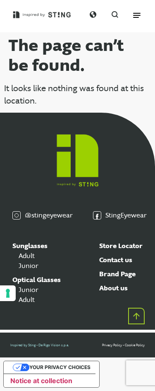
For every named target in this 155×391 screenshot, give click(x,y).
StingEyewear (124, 215)
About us (113, 288)
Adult (27, 255)
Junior (28, 265)
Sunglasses (30, 246)
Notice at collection (41, 381)
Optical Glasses (36, 280)
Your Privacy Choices (60, 367)
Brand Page (117, 274)
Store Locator (121, 246)
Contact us (115, 260)
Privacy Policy (112, 345)
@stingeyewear (46, 215)
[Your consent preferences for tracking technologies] (8, 293)
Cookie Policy (135, 345)
